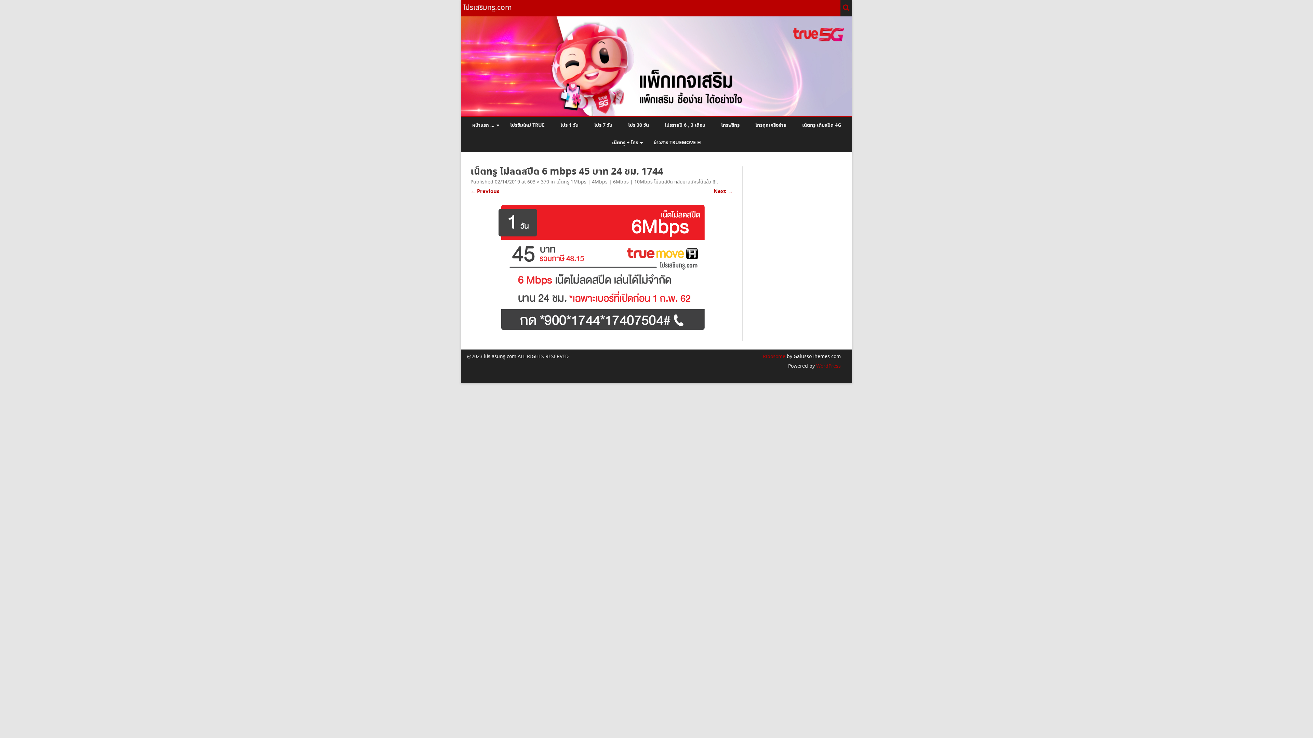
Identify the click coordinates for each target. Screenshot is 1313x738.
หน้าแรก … (483, 125)
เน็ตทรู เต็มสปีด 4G (821, 125)
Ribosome (774, 356)
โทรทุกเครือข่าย (770, 125)
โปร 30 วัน (638, 125)
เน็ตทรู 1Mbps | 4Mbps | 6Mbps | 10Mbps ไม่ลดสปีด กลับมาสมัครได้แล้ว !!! (636, 182)
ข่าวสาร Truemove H (677, 143)
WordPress (828, 366)
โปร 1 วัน (569, 125)
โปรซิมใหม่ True (527, 125)
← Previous (484, 191)
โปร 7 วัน (603, 125)
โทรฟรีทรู (730, 125)
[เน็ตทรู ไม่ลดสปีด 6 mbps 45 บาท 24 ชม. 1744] (601, 268)
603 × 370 (538, 182)
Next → (723, 191)
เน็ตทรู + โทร (625, 143)
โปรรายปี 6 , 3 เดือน (685, 125)
